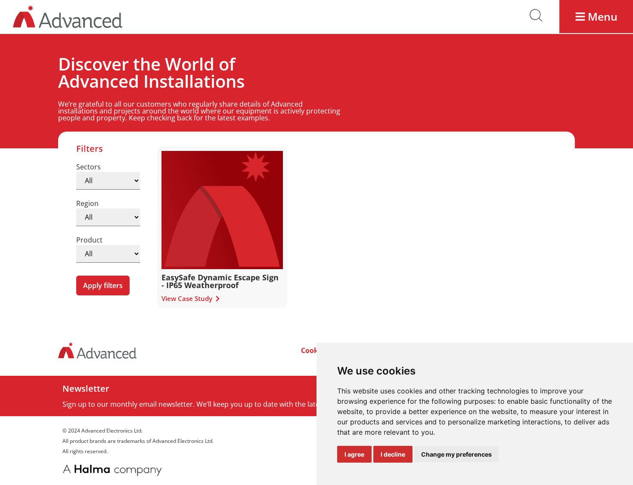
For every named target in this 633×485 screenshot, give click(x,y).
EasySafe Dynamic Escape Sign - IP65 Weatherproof (220, 281)
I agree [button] (354, 454)
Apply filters (103, 285)
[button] (596, 16)
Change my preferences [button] (456, 454)
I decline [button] (393, 454)
